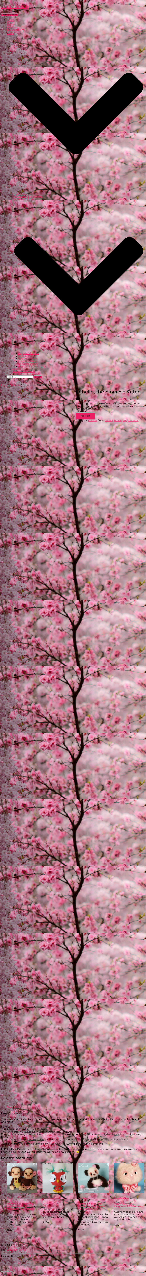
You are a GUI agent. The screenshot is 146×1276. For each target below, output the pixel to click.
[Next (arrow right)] (5, 1274)
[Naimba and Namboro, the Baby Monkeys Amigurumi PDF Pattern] (22, 1192)
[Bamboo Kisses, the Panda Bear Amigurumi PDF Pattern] (93, 1192)
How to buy (19, 194)
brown (118, 420)
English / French (28, 358)
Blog (10, 23)
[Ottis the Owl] (57, 1192)
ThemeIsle (34, 1256)
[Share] (5, 1271)
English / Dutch (27, 356)
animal (109, 420)
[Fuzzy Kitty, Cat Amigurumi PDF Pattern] (129, 1192)
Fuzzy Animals (55, 1198)
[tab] (14, 1107)
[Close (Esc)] (2, 1271)
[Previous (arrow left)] (2, 1274)
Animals (15, 385)
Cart (10, 26)
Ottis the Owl (50, 1204)
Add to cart (85, 416)
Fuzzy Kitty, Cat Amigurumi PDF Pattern (128, 1205)
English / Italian (27, 361)
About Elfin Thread (24, 371)
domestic (133, 420)
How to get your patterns (28, 197)
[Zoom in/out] (11, 1271)
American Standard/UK (32, 366)
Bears (87, 1198)
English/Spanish (28, 364)
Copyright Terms (16, 1250)
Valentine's (124, 1198)
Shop (11, 20)
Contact (17, 374)
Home (4, 385)
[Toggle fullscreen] (8, 1271)
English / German (28, 353)
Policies (17, 369)
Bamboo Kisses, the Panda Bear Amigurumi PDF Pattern (91, 1206)
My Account (16, 30)
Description (14, 1107)
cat (125, 420)
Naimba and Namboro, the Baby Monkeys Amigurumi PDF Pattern (21, 1206)
